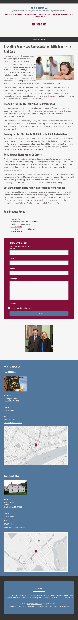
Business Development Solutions (49, 606)
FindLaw (66, 606)
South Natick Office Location (14, 527)
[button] (39, 39)
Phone (12, 268)
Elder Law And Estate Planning (23, 229)
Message (13, 279)
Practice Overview (17, 219)
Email (13, 258)
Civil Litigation (16, 227)
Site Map (21, 606)
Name (12, 248)
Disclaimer (13, 304)
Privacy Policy (30, 606)
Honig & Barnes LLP (34, 604)
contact (48, 197)
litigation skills (54, 96)
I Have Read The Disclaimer (21, 308)
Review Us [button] (39, 588)
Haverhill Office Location (13, 423)
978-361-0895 (39, 24)
